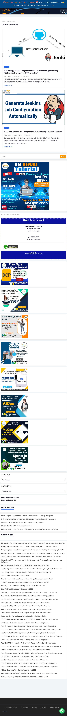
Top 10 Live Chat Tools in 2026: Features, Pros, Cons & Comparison (24, 623)
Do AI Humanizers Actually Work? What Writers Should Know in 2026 (25, 565)
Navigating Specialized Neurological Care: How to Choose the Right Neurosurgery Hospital (32, 550)
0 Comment (27, 135)
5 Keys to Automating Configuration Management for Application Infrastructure (28, 519)
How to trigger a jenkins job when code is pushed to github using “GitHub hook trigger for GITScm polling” (31, 72)
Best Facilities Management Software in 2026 (17, 589)
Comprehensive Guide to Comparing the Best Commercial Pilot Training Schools (29, 673)
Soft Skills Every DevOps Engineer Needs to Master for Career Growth (25, 602)
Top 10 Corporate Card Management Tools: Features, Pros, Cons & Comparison (28, 626)
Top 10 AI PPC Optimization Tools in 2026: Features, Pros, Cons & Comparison (28, 643)
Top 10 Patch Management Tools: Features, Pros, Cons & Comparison (25, 660)
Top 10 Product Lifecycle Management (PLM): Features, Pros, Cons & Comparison (29, 666)
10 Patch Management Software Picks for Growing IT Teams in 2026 (25, 582)
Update (43, 707)
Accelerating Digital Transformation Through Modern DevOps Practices (25, 606)
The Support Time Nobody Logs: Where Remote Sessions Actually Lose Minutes (29, 592)
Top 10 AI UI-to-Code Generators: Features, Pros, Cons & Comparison (25, 650)
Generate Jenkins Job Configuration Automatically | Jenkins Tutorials (33, 132)
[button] (62, 711)
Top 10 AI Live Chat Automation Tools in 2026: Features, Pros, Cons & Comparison (29, 599)
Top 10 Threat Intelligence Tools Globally (15, 575)
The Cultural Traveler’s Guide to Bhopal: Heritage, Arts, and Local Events (26, 613)
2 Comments (26, 76)
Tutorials (24, 707)
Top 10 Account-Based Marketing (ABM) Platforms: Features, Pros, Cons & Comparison (31, 653)
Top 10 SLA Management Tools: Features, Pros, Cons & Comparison (24, 640)
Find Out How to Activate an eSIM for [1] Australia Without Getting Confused (27, 596)
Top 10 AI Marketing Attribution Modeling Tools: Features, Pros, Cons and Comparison (31, 646)
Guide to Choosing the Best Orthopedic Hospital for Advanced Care (24, 677)
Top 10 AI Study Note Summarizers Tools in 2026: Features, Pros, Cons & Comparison (31, 556)
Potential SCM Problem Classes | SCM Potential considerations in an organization (29, 529)
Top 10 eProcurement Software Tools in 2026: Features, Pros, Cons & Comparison (29, 619)
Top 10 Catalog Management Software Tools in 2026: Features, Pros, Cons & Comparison (32, 636)
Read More (8, 85)
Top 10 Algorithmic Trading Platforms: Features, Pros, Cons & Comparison (26, 572)
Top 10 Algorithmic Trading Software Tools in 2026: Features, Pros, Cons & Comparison (31, 569)
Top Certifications (10, 707)
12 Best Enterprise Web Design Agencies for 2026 (18, 670)
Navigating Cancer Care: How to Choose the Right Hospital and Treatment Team (29, 546)
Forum (34, 707)
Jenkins (7, 67)
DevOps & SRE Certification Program (20, 2)
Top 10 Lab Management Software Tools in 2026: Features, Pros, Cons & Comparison (31, 629)
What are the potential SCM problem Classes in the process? (22, 522)
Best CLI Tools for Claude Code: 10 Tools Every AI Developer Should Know (27, 579)
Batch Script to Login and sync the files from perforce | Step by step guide (27, 516)
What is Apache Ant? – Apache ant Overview (16, 526)
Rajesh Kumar (7, 76)
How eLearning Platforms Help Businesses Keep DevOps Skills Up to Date (26, 609)
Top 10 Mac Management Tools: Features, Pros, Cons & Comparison (25, 656)
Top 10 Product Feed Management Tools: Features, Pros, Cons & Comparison (28, 633)
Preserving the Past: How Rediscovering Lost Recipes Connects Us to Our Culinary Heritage (33, 553)
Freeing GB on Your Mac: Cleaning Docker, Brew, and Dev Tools (23, 586)
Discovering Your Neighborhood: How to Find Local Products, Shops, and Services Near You (33, 543)
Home (3, 21)
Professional (54, 707)
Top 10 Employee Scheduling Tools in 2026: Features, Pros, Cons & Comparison (29, 663)
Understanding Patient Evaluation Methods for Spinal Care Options (24, 616)
